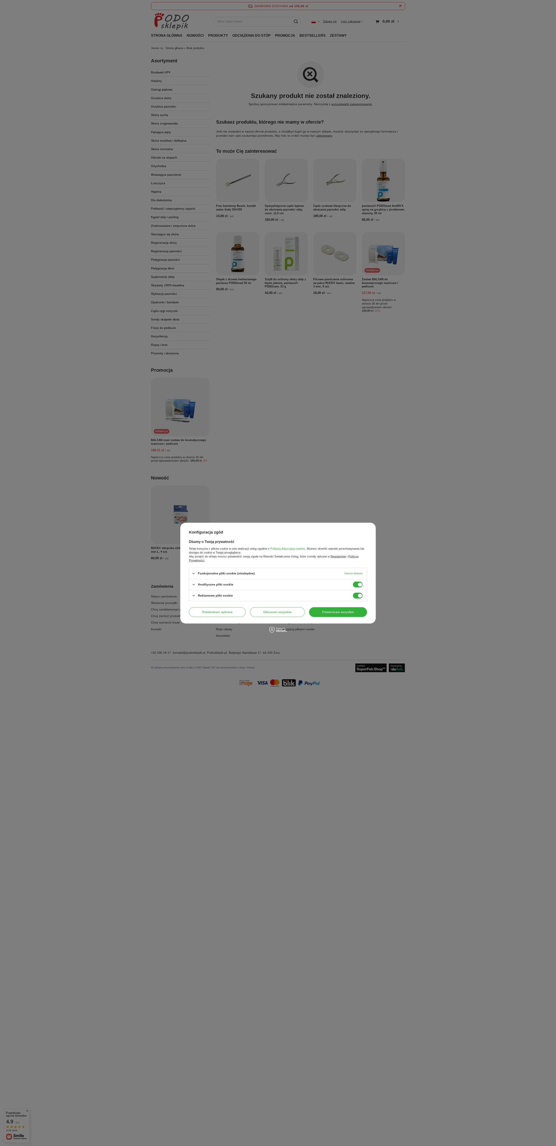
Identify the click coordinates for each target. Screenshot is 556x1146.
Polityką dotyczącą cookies (287, 548)
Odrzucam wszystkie (277, 612)
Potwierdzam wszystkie (338, 612)
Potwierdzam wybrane (217, 612)
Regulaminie (338, 556)
